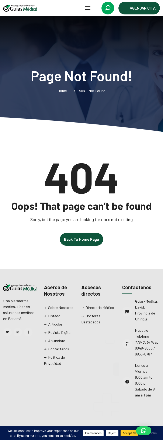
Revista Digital (59, 332)
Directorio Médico (100, 307)
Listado (54, 315)
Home (63, 90)
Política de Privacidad (54, 360)
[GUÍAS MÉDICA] (20, 7)
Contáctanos (58, 349)
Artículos (55, 324)
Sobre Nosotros (60, 307)
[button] (143, 430)
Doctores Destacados (90, 318)
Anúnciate (56, 340)
